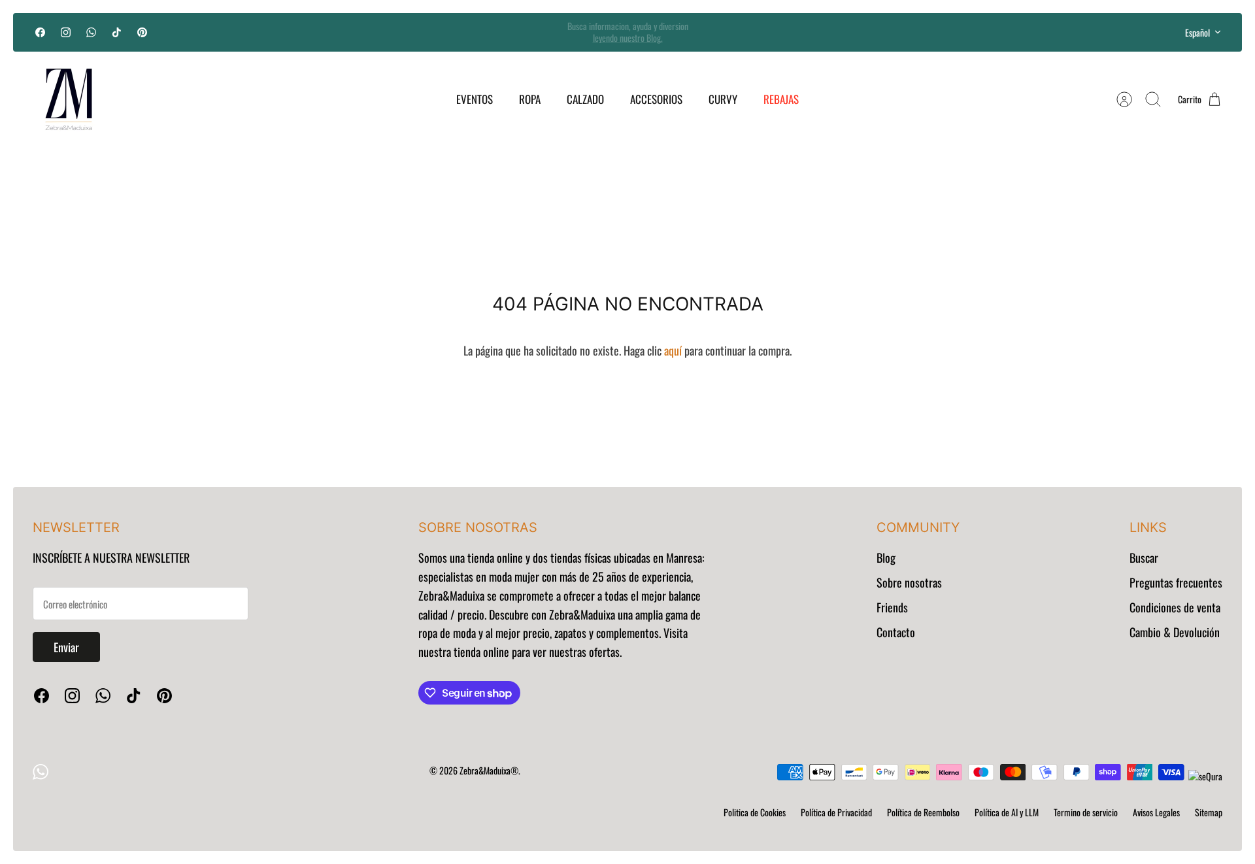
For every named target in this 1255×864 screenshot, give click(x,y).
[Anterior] (433, 32)
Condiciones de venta (1175, 607)
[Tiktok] (116, 32)
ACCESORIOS (656, 99)
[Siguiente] (821, 32)
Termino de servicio (1086, 812)
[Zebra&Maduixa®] (69, 99)
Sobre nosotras (909, 582)
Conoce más (627, 41)
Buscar (1144, 557)
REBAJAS (781, 99)
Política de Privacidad (836, 812)
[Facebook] (40, 32)
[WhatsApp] (91, 32)
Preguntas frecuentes (1176, 582)
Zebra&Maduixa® (489, 770)
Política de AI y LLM (1007, 812)
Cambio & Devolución (1175, 631)
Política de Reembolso (923, 812)
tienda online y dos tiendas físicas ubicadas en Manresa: (585, 557)
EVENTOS (474, 99)
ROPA (530, 99)
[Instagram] (65, 32)
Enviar (66, 647)
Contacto (896, 631)
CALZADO (585, 99)
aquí (673, 350)
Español (1197, 32)
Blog (886, 557)
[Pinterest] (142, 32)
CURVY (723, 99)
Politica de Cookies (755, 812)
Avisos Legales (1156, 812)
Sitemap (1208, 812)
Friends (892, 607)
